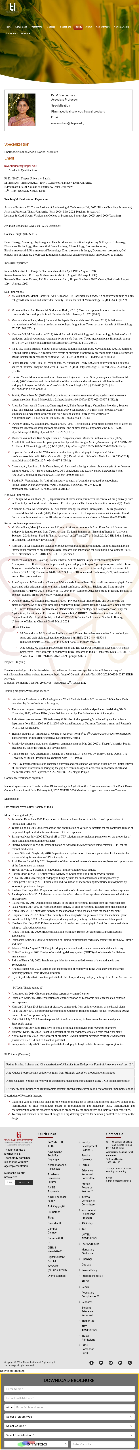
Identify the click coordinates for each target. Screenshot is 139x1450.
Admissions (21, 27)
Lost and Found (90, 1244)
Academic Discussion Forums (54, 1178)
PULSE (85, 1281)
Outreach (87, 1264)
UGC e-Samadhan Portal (88, 1349)
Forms (85, 1164)
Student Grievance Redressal (87, 1311)
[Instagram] (130, 1363)
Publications (65, 27)
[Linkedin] (120, 1363)
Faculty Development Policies (89, 1146)
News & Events (121, 27)
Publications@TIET (92, 1275)
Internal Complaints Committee (88, 1200)
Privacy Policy (89, 1270)
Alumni (88, 27)
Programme (36, 27)
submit (23, 1182)
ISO (84, 1229)
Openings (87, 1259)
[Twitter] (101, 1363)
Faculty (78, 27)
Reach (85, 1287)
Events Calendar (57, 1275)
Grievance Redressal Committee (88, 1174)
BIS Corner (54, 1212)
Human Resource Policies (87, 1187)
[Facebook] (91, 1363)
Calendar (53, 1223)
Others (25, 33)
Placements (12, 33)
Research (51, 27)
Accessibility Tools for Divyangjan (55, 1155)
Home (9, 27)
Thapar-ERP (89, 1320)
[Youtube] (111, 1363)
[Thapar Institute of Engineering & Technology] (18, 1139)
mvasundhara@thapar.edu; (20, 166)
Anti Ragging (55, 1206)
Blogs (51, 1217)
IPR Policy (87, 1223)
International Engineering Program (89, 1214)
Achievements (103, 27)
